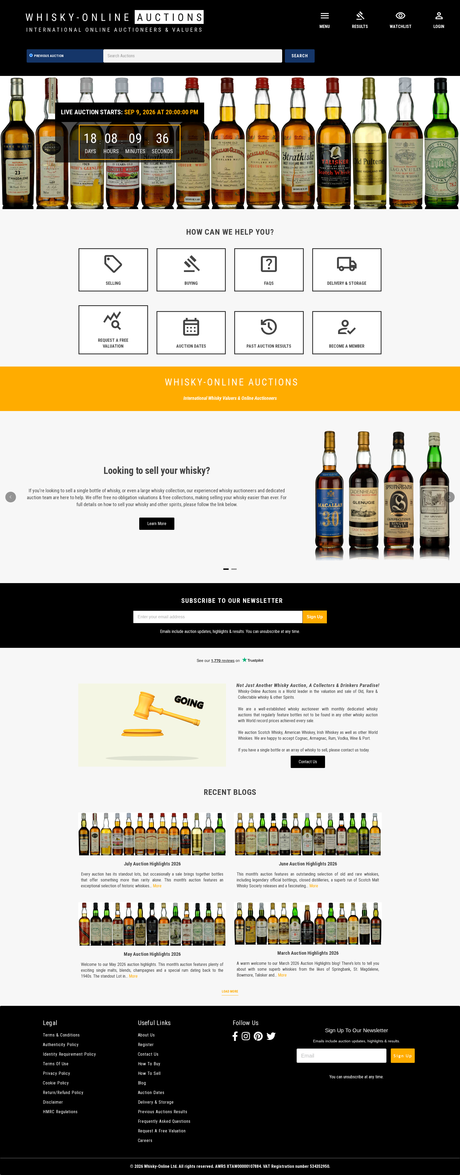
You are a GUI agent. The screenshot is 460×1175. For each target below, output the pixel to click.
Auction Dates (151, 1092)
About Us (146, 1035)
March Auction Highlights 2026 (308, 953)
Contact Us (148, 1054)
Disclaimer (53, 1102)
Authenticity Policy (61, 1044)
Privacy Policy (56, 1073)
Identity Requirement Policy (69, 1054)
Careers (145, 1140)
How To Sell (149, 1073)
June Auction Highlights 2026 (308, 864)
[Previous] (10, 497)
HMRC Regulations (60, 1111)
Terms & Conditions (61, 1035)
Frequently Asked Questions (164, 1121)
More (157, 885)
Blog (142, 1082)
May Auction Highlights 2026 (152, 954)
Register (146, 1044)
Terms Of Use (56, 1063)
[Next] (449, 497)
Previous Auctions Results (163, 1111)
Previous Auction (49, 56)
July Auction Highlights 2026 (152, 864)
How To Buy (149, 1063)
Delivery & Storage (156, 1102)
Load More (230, 991)
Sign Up (315, 617)
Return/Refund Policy (63, 1092)
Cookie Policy (56, 1082)
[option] (230, 142)
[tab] (226, 569)
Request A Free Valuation (162, 1130)
